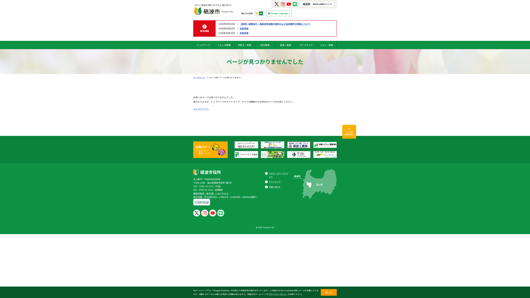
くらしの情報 (224, 45)
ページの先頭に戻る (349, 133)
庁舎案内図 (200, 202)
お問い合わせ (274, 186)
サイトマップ (274, 181)
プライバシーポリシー (278, 294)
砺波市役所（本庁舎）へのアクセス (210, 193)
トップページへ (201, 109)
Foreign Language (279, 13)
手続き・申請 (244, 45)
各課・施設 (285, 45)
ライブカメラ (306, 45)
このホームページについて (278, 175)
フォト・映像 (326, 45)
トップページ (203, 45)
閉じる (328, 292)
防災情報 (265, 45)
